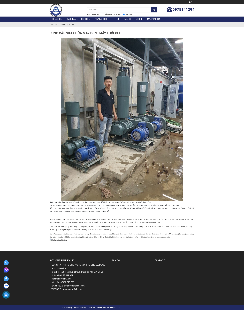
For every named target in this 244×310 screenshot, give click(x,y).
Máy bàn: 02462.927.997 (63, 282)
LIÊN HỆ (139, 19)
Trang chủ (57, 19)
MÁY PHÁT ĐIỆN (153, 19)
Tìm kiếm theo (93, 14)
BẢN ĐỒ (128, 19)
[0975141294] (6, 262)
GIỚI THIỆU (85, 19)
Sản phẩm (71, 19)
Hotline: (55, 279)
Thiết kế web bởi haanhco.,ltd (107, 307)
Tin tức (115, 19)
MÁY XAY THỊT (101, 19)
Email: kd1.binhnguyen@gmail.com (68, 286)
